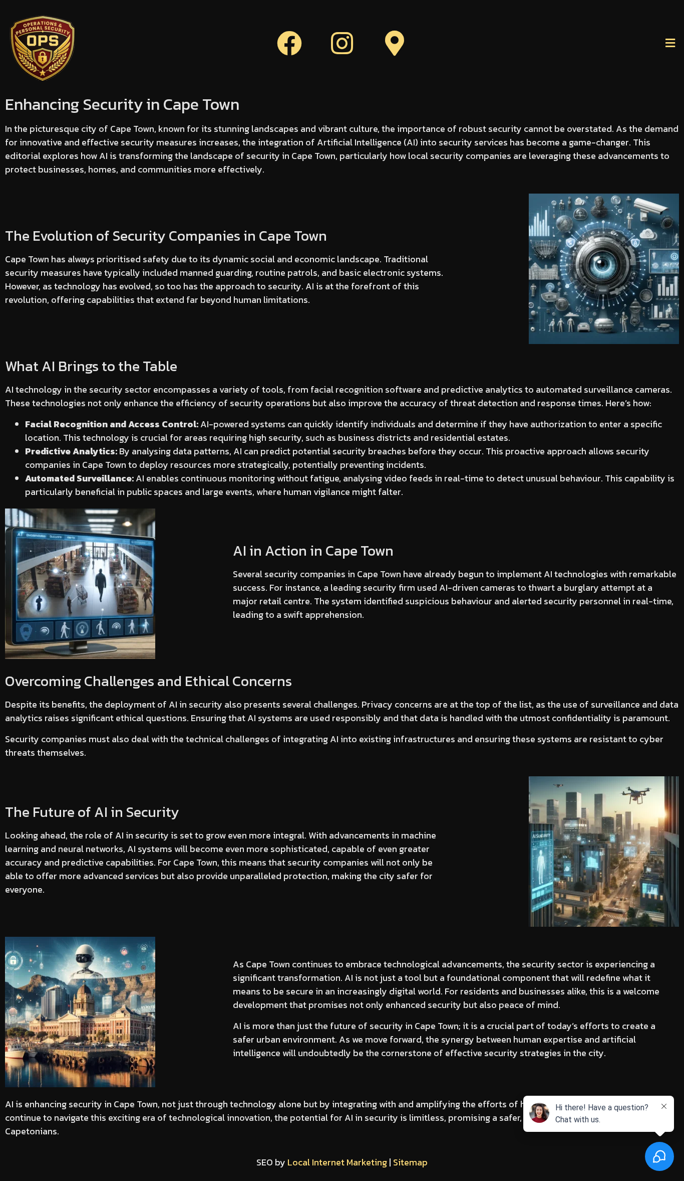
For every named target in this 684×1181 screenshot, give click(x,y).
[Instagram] (342, 43)
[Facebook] (289, 43)
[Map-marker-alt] (395, 43)
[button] (570, 43)
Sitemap (410, 1162)
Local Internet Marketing (337, 1162)
